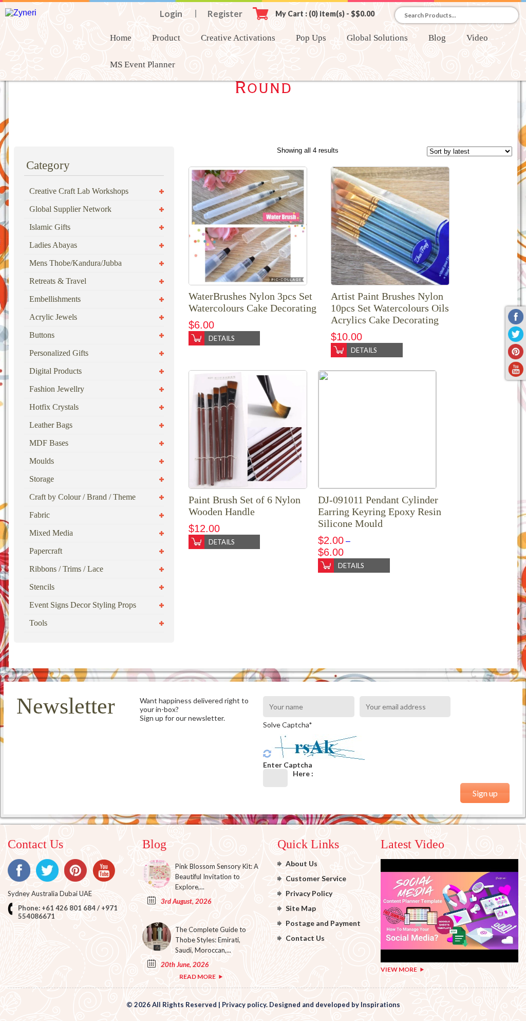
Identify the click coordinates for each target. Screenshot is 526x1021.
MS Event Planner (142, 64)
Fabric (39, 514)
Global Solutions (377, 38)
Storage (41, 479)
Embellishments (55, 299)
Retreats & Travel (57, 281)
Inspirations (380, 1004)
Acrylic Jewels (53, 317)
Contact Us (305, 938)
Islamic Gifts (49, 227)
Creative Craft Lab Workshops (78, 191)
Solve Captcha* (287, 724)
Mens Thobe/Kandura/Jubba (75, 263)
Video (477, 38)
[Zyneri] (20, 12)
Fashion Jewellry (56, 389)
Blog (437, 38)
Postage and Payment (323, 923)
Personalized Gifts (58, 353)
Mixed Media (51, 532)
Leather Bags (50, 425)
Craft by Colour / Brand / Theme (82, 497)
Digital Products (55, 371)
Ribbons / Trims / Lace (66, 568)
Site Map (301, 908)
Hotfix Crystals (54, 407)
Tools (38, 622)
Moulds (41, 461)
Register (225, 13)
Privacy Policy (309, 893)
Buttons (41, 335)
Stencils (41, 586)
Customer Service (316, 878)
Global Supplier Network (70, 209)
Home (121, 38)
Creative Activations (238, 38)
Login (171, 13)
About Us (301, 863)
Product (166, 38)
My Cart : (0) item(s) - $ (324, 13)
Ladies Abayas (53, 245)
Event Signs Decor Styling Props (82, 604)
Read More (197, 976)
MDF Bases (48, 443)
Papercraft (45, 550)
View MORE (399, 969)
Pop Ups (311, 38)
